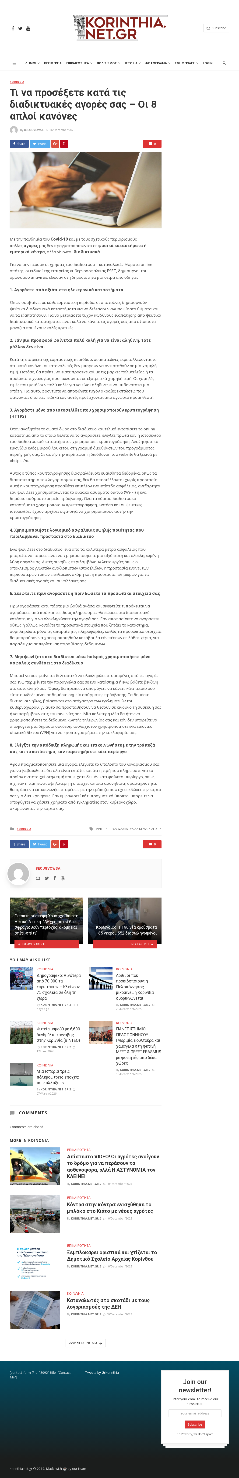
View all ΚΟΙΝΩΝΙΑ (83, 1343)
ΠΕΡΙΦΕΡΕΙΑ (53, 63)
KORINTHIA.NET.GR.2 (56, 1005)
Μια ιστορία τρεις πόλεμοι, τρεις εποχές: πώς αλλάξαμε (58, 1077)
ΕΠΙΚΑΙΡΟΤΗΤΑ (77, 63)
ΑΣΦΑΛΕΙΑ (121, 829)
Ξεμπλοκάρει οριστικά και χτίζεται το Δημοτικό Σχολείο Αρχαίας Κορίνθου (112, 1256)
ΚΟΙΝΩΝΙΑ (17, 82)
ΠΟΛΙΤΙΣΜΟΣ (107, 63)
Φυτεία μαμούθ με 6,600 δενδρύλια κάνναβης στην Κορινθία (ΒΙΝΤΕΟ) (58, 1035)
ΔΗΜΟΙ (30, 63)
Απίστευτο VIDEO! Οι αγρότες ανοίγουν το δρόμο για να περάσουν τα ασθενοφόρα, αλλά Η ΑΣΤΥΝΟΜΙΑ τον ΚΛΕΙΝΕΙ (113, 1166)
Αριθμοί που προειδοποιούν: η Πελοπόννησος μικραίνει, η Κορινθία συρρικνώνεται (135, 987)
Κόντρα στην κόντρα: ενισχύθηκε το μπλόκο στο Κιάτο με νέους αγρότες (110, 1208)
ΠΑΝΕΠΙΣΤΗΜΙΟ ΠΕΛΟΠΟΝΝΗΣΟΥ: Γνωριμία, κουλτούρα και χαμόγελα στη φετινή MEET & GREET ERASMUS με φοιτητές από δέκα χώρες (138, 1046)
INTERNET (104, 829)
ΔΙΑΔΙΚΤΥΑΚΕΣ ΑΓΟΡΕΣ (147, 829)
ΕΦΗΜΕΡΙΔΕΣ (185, 63)
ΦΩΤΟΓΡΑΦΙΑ (156, 63)
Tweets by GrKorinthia (102, 1372)
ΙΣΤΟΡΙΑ (131, 63)
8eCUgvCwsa (33, 130)
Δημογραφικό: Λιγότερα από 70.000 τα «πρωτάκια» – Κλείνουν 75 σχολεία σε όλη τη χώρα (59, 987)
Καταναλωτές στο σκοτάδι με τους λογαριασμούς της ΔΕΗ (108, 1303)
